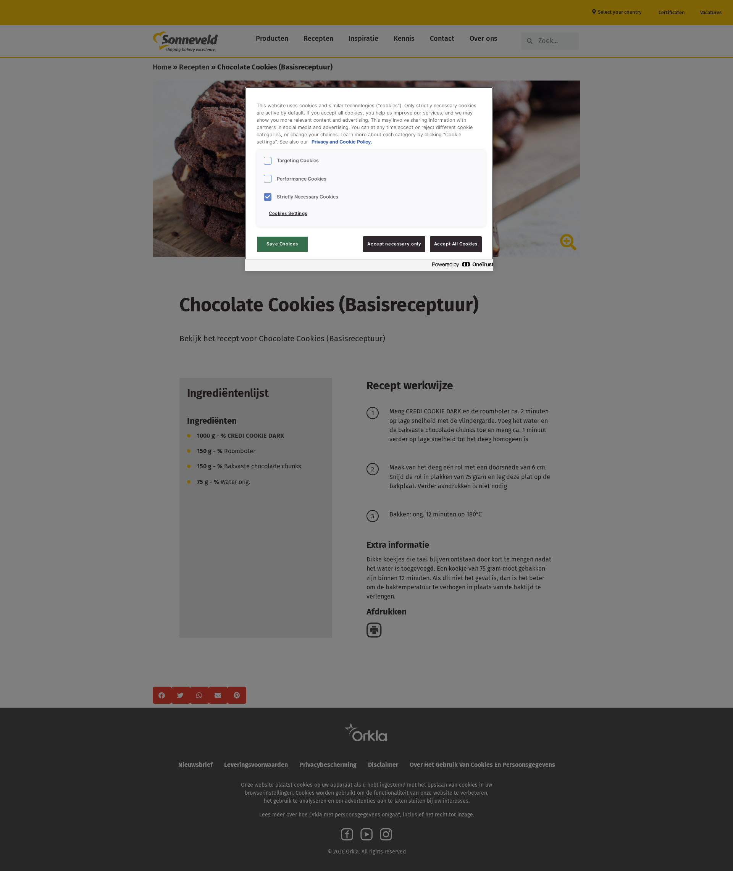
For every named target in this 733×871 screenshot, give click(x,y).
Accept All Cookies (456, 244)
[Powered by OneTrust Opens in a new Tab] (460, 266)
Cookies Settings (288, 213)
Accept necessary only (394, 244)
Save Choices (282, 244)
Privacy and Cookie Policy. (342, 142)
